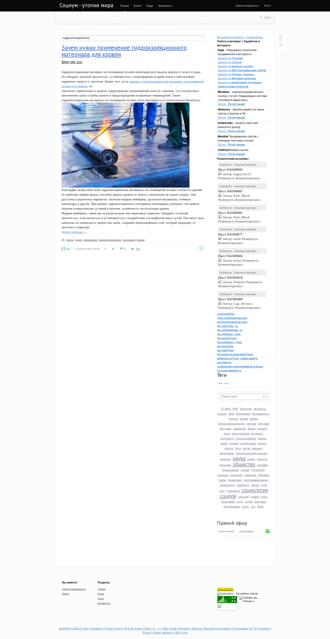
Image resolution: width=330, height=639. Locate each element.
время (244, 418)
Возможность (260, 413)
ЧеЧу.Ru (129, 628)
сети (264, 485)
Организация (230, 470)
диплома (263, 423)
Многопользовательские (251, 453)
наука (239, 458)
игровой (262, 428)
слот (222, 491)
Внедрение (243, 413)
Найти (267, 17)
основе (245, 470)
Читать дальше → (74, 232)
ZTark (75, 628)
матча (247, 448)
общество (244, 463)
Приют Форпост (163, 632)
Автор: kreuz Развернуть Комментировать (238, 260)
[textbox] (244, 396)
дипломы (225, 428)
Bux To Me (170, 628)
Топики (124, 5)
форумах (260, 501)
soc (68, 248)
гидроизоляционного (231, 423)
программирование (256, 480)
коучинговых (248, 443)
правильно (235, 480)
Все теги (223, 383)
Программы (240, 628)
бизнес (222, 413)
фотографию (231, 506)
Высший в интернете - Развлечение (240, 37)
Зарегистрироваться (247, 5)
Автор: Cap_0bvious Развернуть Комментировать (239, 303)
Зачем (251, 428)
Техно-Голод (114, 628)
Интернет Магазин (190, 628)
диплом (251, 423)
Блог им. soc (72, 61)
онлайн (262, 464)
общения (225, 465)
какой (224, 443)
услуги (249, 501)
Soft (146, 628)
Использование (246, 438)
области (262, 459)
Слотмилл (233, 491)
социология (255, 489)
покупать (223, 475)
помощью (250, 475)
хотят (245, 506)
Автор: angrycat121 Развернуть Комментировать (239, 174)
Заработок (230, 58)
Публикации (246, 531)
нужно (251, 459)
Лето (238, 448)
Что (253, 506)
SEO (178, 632)
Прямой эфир (232, 523)
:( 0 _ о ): (156, 628)
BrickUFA (64, 628)
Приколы (264, 628)
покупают (237, 475)
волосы (233, 418)
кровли (141, 240)
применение (90, 240)
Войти (267, 5)
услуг (239, 501)
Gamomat (246, 408)
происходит (227, 485)
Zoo (185, 632)
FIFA (235, 408)
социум (228, 495)
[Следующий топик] (281, 43)
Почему (264, 475)
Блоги (137, 5)
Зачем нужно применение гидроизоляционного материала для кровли (124, 51)
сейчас (255, 485)
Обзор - (231, 104)
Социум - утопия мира (86, 5)
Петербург (258, 470)
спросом (243, 496)
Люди (149, 5)
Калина (234, 443)
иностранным (240, 433)
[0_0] (253, 628)
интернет (257, 433)
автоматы (259, 408)
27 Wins (226, 408)
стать (264, 496)
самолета (243, 485)
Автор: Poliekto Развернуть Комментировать (240, 282)
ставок (255, 496)
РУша (146, 632)
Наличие (225, 459)
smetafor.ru (97, 628)
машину (257, 448)
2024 (260, 506)
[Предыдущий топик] (281, 36)
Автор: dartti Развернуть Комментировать (238, 239)
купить (262, 443)
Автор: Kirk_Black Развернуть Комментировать (239, 195)
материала (129, 240)
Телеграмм (228, 501)
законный (239, 428)
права (222, 480)
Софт (84, 628)
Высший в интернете (218, 628)
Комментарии (226, 531)
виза (231, 413)
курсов (229, 448)
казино (262, 438)
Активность (165, 5)
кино (139, 628)
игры (227, 433)
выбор (254, 418)
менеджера (227, 453)
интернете (227, 438)
